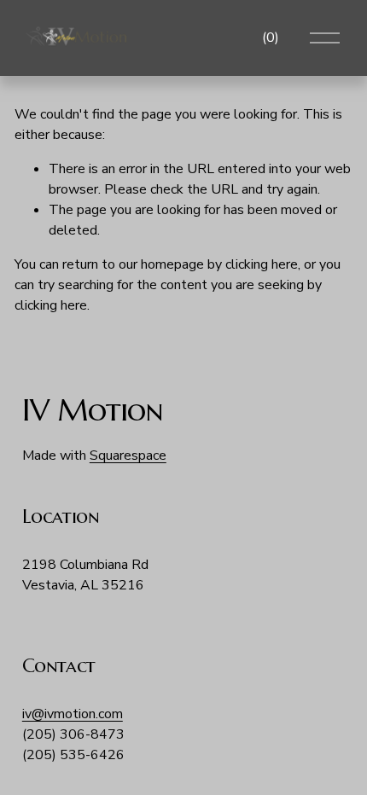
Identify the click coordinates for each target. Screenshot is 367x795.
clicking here (261, 264)
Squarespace (128, 455)
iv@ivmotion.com (72, 714)
